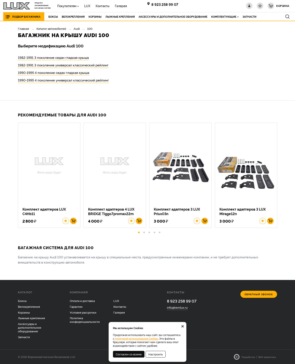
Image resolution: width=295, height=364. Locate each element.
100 (89, 28)
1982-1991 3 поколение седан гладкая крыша (53, 57)
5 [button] (159, 232)
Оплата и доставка (82, 301)
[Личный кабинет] (249, 6)
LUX (87, 6)
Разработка (248, 356)
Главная (23, 28)
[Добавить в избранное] (65, 221)
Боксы (22, 301)
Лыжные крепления (31, 318)
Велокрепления (29, 306)
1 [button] (139, 232)
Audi (77, 28)
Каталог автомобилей (51, 28)
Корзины (24, 312)
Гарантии (76, 306)
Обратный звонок (258, 294)
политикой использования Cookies (136, 338)
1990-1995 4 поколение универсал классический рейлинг (63, 80)
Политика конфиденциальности (85, 319)
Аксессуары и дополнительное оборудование (29, 327)
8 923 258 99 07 (164, 4)
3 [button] (149, 232)
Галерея (121, 6)
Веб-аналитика (267, 356)
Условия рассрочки (83, 312)
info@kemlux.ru (177, 307)
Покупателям (66, 6)
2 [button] (144, 232)
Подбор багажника (26, 16)
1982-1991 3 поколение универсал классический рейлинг (63, 65)
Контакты (102, 6)
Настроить (155, 354)
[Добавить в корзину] (73, 221)
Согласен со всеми (129, 354)
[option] (51, 175)
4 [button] (154, 232)
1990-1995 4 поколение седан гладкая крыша (53, 72)
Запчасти (24, 337)
